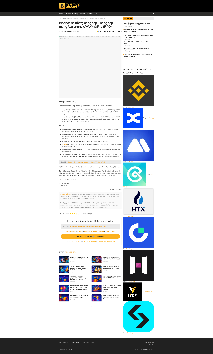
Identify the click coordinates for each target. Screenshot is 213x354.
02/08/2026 (72, 272)
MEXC (86, 231)
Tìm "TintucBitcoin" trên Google (110, 31)
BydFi (114, 231)
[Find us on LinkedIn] (139, 350)
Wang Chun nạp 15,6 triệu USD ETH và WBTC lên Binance (112, 277)
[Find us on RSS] (148, 350)
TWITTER (106, 241)
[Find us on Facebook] (135, 350)
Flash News (90, 13)
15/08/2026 (72, 261)
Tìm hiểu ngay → (132, 107)
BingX (74, 231)
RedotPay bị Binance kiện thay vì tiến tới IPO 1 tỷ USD (79, 258)
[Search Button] (153, 14)
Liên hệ (97, 13)
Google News (148, 342)
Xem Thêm (90, 306)
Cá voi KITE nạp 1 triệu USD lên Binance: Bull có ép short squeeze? (112, 287)
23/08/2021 (76, 31)
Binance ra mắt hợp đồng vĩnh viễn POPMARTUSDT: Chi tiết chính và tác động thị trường (79, 287)
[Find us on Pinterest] (141, 350)
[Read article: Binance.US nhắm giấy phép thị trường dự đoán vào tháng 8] (97, 269)
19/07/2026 (72, 299)
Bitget (101, 231)
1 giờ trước (127, 33)
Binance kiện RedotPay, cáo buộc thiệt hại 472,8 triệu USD (112, 258)
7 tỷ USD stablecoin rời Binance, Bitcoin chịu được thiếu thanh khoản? (78, 268)
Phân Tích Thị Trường (72, 13)
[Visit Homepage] (69, 6)
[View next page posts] (140, 62)
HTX (90, 231)
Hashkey (108, 231)
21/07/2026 (105, 291)
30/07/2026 (105, 270)
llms (153, 342)
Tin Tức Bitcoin (67, 31)
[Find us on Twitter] (137, 350)
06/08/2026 (105, 261)
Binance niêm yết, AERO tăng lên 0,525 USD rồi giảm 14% (79, 296)
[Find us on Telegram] (144, 350)
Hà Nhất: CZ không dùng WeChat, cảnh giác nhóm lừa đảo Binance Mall (137, 24)
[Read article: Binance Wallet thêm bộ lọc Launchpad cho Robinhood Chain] (97, 298)
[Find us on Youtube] (146, 350)
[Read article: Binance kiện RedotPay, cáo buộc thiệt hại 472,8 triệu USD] (97, 260)
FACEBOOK (87, 241)
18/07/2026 (105, 301)
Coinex (95, 231)
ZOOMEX (67, 231)
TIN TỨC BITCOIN (75, 241)
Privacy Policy (151, 344)
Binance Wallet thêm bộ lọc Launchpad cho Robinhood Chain (111, 297)
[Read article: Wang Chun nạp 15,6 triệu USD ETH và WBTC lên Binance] (97, 278)
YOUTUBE (93, 241)
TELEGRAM (100, 241)
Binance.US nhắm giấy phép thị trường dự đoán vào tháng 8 (112, 267)
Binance (64, 144)
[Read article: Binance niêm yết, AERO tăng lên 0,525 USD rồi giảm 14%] (64, 298)
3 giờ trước (127, 45)
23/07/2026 (72, 281)
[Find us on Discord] (152, 350)
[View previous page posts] (137, 62)
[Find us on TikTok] (150, 350)
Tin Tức (61, 13)
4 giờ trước (127, 51)
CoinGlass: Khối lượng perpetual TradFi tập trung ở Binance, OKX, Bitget (78, 277)
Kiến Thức (82, 13)
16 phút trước (128, 26)
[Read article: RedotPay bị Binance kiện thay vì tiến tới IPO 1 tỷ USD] (64, 260)
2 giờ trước (127, 39)
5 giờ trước (127, 58)
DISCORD (112, 241)
